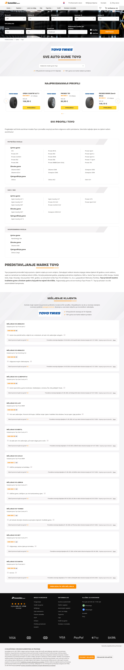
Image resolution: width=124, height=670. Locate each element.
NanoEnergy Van (16, 238)
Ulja (41, 8)
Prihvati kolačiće (87, 657)
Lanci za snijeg (31, 8)
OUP (35, 617)
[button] (105, 340)
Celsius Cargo (15, 252)
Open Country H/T (17, 202)
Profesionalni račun (75, 3)
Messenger (88, 610)
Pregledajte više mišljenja (62, 586)
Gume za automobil (64, 602)
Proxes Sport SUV (90, 202)
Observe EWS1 (15, 169)
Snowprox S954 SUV (54, 212)
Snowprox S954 (90, 172)
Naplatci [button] (19, 8)
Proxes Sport (89, 151)
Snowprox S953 (90, 169)
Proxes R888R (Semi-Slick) (56, 162)
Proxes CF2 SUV (53, 202)
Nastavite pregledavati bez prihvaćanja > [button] (112, 646)
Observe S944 (52, 169)
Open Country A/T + (17, 199)
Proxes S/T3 (88, 199)
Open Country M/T (17, 205)
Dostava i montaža (70, 8)
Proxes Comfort (16, 157)
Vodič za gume (38, 605)
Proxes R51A (52, 151)
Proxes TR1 (88, 162)
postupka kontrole (48, 307)
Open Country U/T (54, 199)
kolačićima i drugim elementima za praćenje (32, 662)
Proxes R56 (51, 160)
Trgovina (49, 8)
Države (36, 621)
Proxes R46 (14, 162)
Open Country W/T (17, 212)
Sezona (28, 28)
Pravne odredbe (39, 614)
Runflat (95, 30)
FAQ (83, 616)
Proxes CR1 (14, 154)
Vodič (59, 8)
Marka (7, 28)
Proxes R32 (14, 160)
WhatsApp (88, 605)
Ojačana (95, 33)
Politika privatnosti (40, 624)
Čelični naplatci (62, 605)
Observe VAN (15, 245)
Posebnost (50, 28)
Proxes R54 (51, 154)
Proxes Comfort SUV (54, 205)
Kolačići (36, 627)
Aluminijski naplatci (64, 608)
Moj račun (115, 3)
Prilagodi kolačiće (104, 657)
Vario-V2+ (88, 179)
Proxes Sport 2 (89, 154)
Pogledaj (31, 108)
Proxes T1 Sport (90, 160)
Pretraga (109, 32)
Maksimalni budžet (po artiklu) (76, 27)
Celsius (13, 179)
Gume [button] (9, 8)
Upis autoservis (38, 611)
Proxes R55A (52, 157)
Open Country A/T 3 (17, 219)
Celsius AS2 (51, 179)
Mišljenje (36, 608)
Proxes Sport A (89, 157)
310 (12, 151)
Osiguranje (37, 602)
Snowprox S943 (53, 172)
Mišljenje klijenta (91, 3)
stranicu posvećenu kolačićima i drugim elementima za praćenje (38, 665)
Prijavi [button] (114, 340)
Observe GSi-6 (15, 172)
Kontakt (103, 3)
